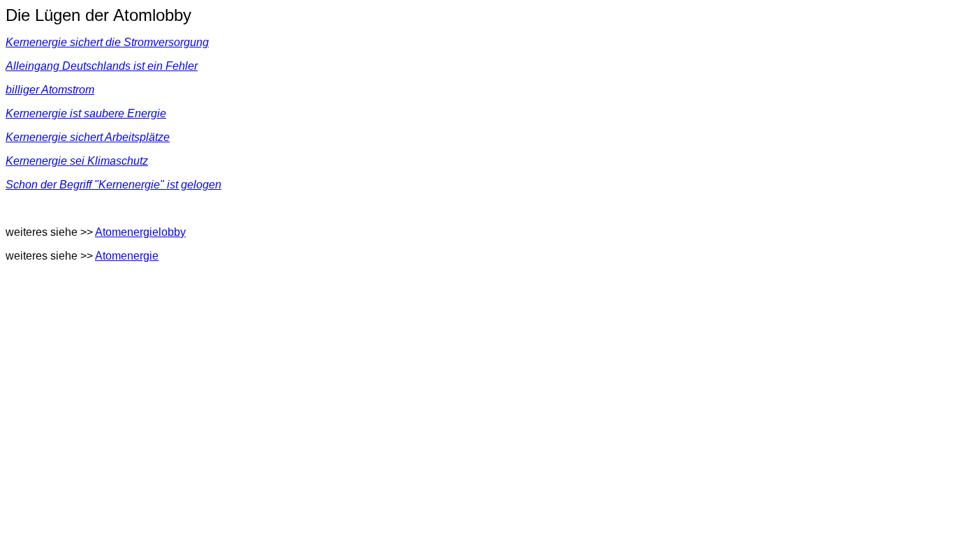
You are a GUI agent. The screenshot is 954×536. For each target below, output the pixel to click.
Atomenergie (127, 256)
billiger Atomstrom (50, 90)
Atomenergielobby (140, 232)
